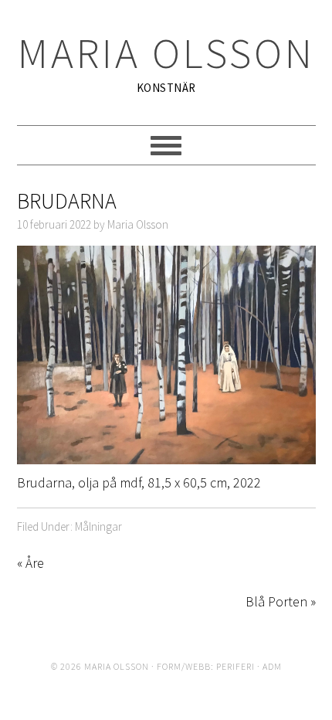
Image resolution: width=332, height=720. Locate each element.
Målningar (98, 526)
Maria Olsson (166, 53)
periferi (235, 666)
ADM (272, 666)
